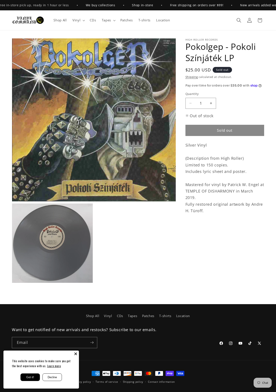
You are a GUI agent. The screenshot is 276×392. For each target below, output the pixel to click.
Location (183, 316)
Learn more (54, 366)
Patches (148, 316)
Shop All (92, 316)
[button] (78, 20)
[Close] (76, 354)
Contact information (161, 382)
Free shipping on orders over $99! (189, 5)
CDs (120, 316)
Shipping (191, 77)
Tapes (132, 316)
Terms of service (107, 382)
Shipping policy (133, 382)
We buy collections (93, 5)
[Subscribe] (92, 342)
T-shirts (165, 316)
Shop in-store (135, 5)
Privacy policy (81, 382)
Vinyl (108, 316)
